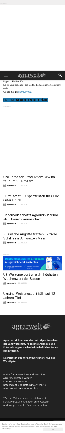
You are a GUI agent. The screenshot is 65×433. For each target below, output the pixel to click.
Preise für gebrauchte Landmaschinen (24, 374)
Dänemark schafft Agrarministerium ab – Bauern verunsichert (30, 217)
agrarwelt (11, 185)
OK (53, 429)
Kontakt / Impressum (15, 381)
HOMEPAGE (25, 91)
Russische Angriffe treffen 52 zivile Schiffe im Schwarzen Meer (30, 236)
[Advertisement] (32, 37)
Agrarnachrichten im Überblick (20, 388)
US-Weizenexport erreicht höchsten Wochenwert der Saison (30, 277)
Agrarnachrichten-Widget (17, 377)
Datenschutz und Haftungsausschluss (24, 384)
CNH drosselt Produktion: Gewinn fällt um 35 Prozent (29, 179)
